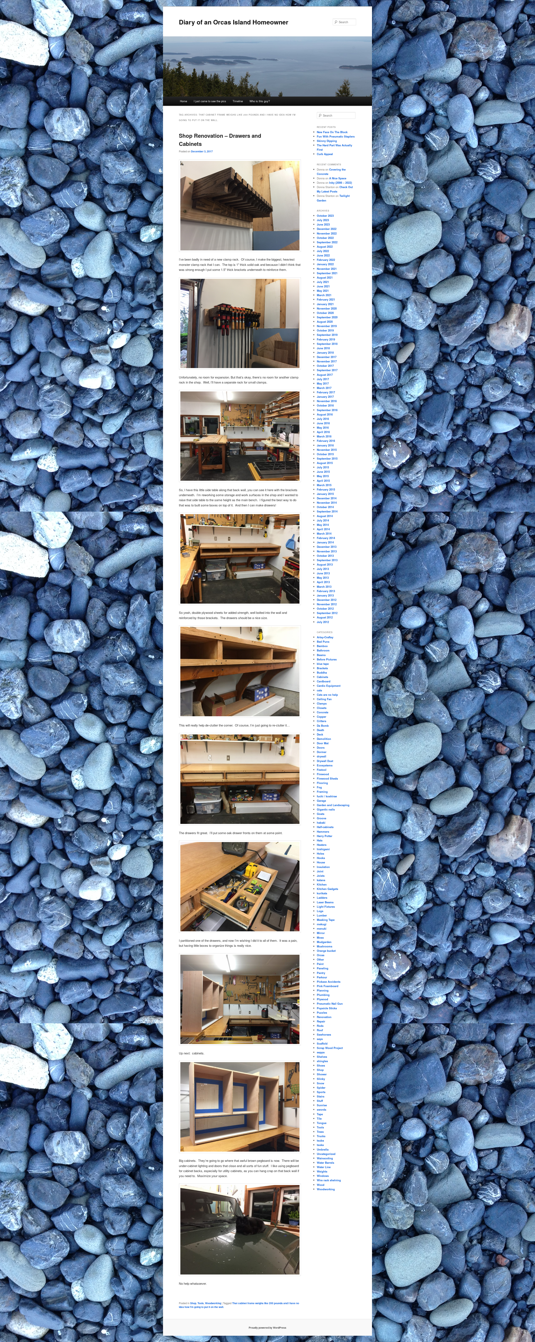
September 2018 (327, 344)
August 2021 (325, 277)
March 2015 (324, 485)
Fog (319, 787)
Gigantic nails (326, 809)
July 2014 (323, 520)
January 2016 (325, 445)
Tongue (321, 1123)
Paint (320, 964)
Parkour (322, 977)
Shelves (322, 1057)
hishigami (323, 849)
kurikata (322, 893)
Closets (321, 708)
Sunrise (322, 1105)
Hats (319, 840)
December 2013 (326, 547)
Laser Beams (325, 902)
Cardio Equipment (328, 686)
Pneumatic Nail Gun (330, 1004)
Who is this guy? (260, 101)
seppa (321, 1052)
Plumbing (323, 995)
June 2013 (323, 573)
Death (320, 730)
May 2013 (323, 578)
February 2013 (326, 591)
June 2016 (323, 423)
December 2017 (326, 357)
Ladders (322, 898)
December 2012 (326, 600)
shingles (322, 1061)
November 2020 (327, 308)
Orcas (320, 955)
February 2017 (326, 392)
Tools (200, 1303)
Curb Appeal (325, 154)
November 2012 (327, 604)
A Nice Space (337, 178)
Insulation (323, 867)
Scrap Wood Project (330, 1048)
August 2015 (325, 463)
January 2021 (325, 304)
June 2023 (323, 224)
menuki (321, 928)
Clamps (322, 703)
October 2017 (325, 366)
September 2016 (327, 410)
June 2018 (323, 348)
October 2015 (325, 454)
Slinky (321, 1079)
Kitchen (322, 884)
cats (319, 690)
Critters (321, 721)
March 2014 (324, 533)
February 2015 (326, 489)
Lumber (322, 915)
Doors (321, 747)
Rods (320, 1026)
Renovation (324, 1017)
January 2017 (325, 397)
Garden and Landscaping (333, 805)
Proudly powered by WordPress (267, 1327)
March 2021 (324, 295)
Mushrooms (324, 946)
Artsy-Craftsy (325, 637)
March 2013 (324, 587)
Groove (321, 818)
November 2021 (327, 269)
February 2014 (326, 538)
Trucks (321, 1136)
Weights (322, 1171)
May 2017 (323, 383)
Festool (321, 770)
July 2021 (323, 282)
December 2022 (326, 229)
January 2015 (325, 494)
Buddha (322, 672)
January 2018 (325, 352)
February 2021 (326, 299)
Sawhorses (324, 1034)
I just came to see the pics (210, 101)
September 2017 (327, 370)
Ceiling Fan (324, 699)
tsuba (320, 1140)
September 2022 (327, 242)
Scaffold (322, 1043)
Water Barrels (325, 1163)
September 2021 (327, 273)
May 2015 (323, 476)
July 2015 (323, 467)
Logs (320, 911)
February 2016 (326, 441)
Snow (320, 1083)
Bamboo (322, 646)
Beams (321, 655)
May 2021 (323, 291)
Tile (319, 1118)
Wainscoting (325, 1158)
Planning (323, 990)
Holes (320, 853)
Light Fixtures (326, 907)
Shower (322, 1074)
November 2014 (327, 503)
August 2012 (325, 617)
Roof (320, 1030)
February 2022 (326, 260)
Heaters (321, 845)
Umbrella (323, 1149)
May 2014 (323, 525)
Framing (322, 792)
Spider (321, 1088)
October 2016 (325, 405)
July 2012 (323, 622)
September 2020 (327, 317)
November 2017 (327, 361)
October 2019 (325, 330)
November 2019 (327, 326)
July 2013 (323, 569)
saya (320, 1039)
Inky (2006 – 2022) (340, 183)
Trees (320, 1132)
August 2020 (325, 322)
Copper (321, 717)
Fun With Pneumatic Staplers (336, 136)
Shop (193, 1303)
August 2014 (325, 516)
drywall (321, 756)
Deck (320, 734)
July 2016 (323, 419)
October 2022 (325, 238)
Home (183, 101)
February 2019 (326, 339)
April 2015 (323, 481)
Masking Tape (326, 920)
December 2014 (326, 498)
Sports (321, 1092)
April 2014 (323, 529)
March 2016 (324, 436)
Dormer (321, 752)
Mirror (321, 933)
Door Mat (323, 743)
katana (321, 880)
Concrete (322, 712)
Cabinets (322, 677)
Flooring (322, 783)
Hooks (321, 858)
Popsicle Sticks (327, 1008)
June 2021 (323, 286)
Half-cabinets (325, 827)
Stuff (320, 1101)
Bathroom (323, 650)
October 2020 (325, 313)
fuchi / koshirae (327, 796)
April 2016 (323, 432)
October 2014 (325, 507)
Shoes (321, 1065)
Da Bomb (323, 726)
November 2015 (327, 450)
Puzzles (322, 1012)
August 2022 (325, 247)
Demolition (324, 739)
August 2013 (325, 564)
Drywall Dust (325, 761)
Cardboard (323, 681)
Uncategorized (326, 1154)
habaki (321, 823)
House (321, 862)
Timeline (238, 101)
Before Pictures (327, 659)
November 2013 (327, 551)
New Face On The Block (332, 132)
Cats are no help (327, 695)
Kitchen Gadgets (327, 889)
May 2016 (323, 427)
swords (321, 1109)
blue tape (323, 664)
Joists (321, 876)
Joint (320, 871)
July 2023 (323, 220)
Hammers (323, 831)
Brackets (322, 668)
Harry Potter (324, 836)
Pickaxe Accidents (328, 982)
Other (320, 959)
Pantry (321, 973)
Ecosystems (324, 765)
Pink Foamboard (327, 986)
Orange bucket (326, 951)
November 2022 (327, 233)
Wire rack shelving (329, 1180)
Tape (320, 1114)
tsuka (320, 1145)
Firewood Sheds (327, 778)
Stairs (320, 1096)
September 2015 (327, 458)
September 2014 (327, 511)
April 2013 (323, 582)
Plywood (322, 999)
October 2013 (325, 556)
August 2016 (325, 414)
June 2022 (323, 255)
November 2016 (327, 401)
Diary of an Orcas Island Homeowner (233, 21)
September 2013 (327, 560)
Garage (321, 801)
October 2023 (325, 216)
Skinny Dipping (327, 141)
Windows (323, 1176)
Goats (320, 814)
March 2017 (324, 388)
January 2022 (325, 264)
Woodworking (213, 1303)
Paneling (322, 968)
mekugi (321, 924)
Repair (321, 1021)
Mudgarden (324, 942)
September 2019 (327, 335)
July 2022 (323, 251)
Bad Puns (323, 642)
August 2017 (325, 375)
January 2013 (325, 595)
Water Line (324, 1167)
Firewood (323, 774)
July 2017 (323, 379)
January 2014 (325, 542)
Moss (320, 937)
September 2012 (327, 613)
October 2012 (325, 608)
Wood (320, 1185)
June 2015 (323, 472)
